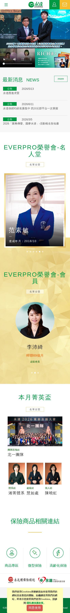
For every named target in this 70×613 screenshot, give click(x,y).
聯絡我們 (65, 4)
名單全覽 (35, 164)
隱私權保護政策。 (36, 603)
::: (1, 77)
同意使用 (35, 607)
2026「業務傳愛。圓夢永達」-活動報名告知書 (31, 123)
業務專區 (54, 4)
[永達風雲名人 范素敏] (35, 210)
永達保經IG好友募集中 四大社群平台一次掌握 (30, 108)
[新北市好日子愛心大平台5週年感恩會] (35, 28)
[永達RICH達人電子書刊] (52, 58)
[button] (5, 28)
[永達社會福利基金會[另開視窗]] (51, 580)
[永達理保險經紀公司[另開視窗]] (21, 579)
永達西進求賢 (11, 93)
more (61, 78)
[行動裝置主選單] (5, 5)
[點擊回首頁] (36, 5)
